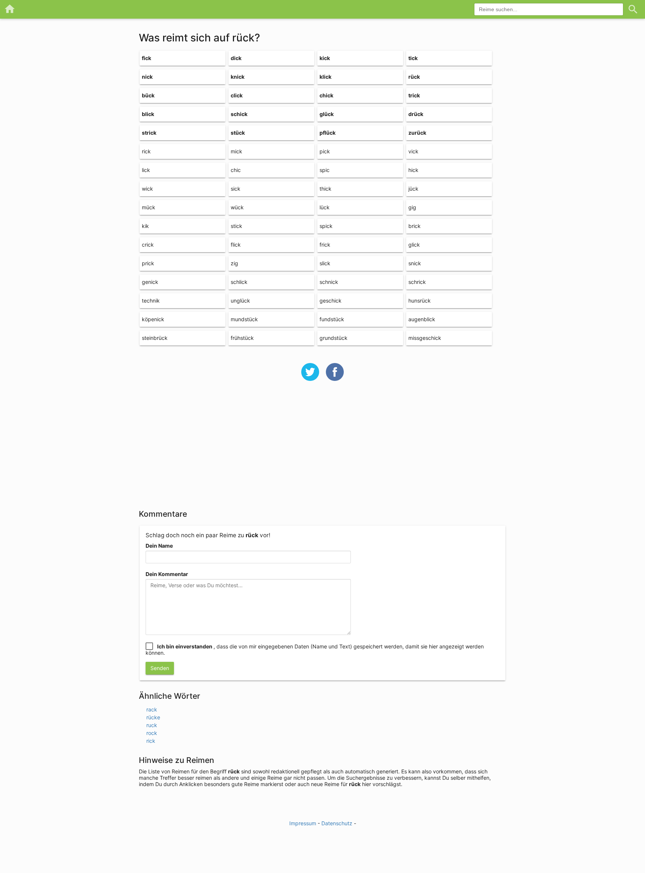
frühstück (242, 338)
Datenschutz (336, 823)
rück (414, 76)
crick (148, 244)
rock (151, 733)
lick (146, 170)
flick (236, 244)
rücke (153, 717)
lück (325, 207)
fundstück (332, 319)
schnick (329, 282)
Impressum (302, 823)
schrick (417, 282)
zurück (417, 132)
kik (145, 226)
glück (327, 114)
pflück (328, 132)
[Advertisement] (322, 450)
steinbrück (155, 338)
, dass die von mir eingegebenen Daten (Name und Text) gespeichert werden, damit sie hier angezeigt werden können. (315, 649)
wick (147, 188)
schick (239, 114)
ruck (151, 725)
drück (415, 114)
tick (413, 58)
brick (414, 226)
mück (148, 207)
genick (150, 282)
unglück (240, 300)
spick (326, 226)
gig (412, 207)
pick (325, 151)
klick (325, 76)
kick (325, 58)
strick (149, 132)
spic (325, 170)
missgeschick (424, 338)
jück (413, 188)
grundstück (334, 338)
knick (237, 76)
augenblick (421, 319)
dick (236, 58)
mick (236, 151)
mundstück (244, 319)
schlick (239, 282)
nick (147, 76)
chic (236, 170)
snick (414, 263)
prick (148, 263)
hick (413, 170)
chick (326, 95)
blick (148, 114)
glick (414, 244)
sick (235, 188)
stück (238, 132)
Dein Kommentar (167, 574)
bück (148, 95)
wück (237, 207)
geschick (331, 300)
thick (325, 188)
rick (146, 151)
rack (151, 709)
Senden (159, 668)
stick (236, 226)
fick (146, 58)
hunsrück (419, 300)
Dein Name (159, 545)
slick (325, 263)
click (237, 95)
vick (413, 151)
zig (234, 263)
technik (151, 300)
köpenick (153, 319)
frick (325, 244)
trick (414, 95)
